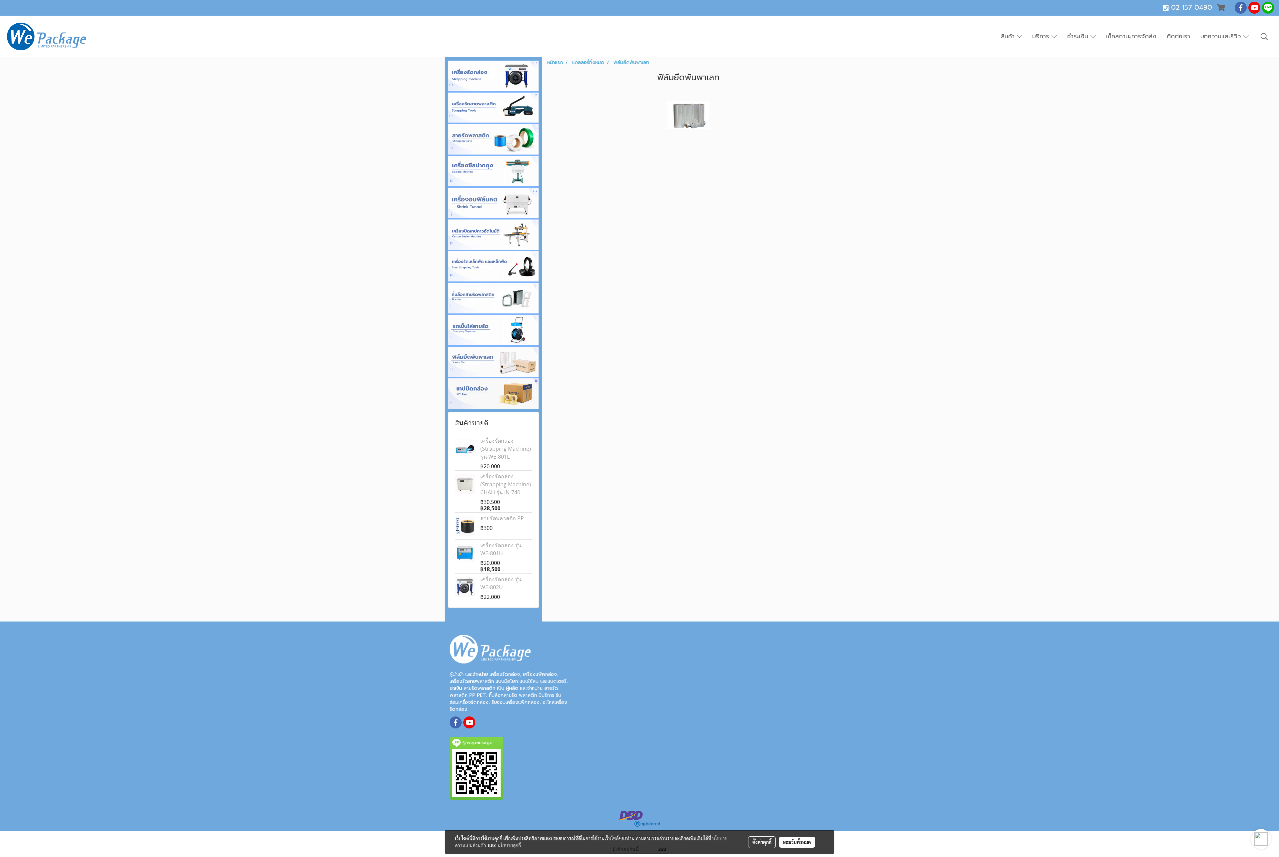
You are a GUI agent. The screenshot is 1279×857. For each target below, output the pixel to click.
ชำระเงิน (1078, 36)
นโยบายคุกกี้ (509, 845)
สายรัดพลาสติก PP (502, 518)
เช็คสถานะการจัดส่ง (1131, 36)
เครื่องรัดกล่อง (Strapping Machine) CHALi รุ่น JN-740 (505, 484)
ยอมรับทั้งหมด (797, 842)
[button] (1264, 36)
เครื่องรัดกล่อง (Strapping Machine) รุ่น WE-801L (505, 448)
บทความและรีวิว (1221, 36)
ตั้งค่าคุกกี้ (761, 842)
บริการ (1042, 36)
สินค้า (1009, 36)
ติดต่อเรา (1178, 36)
